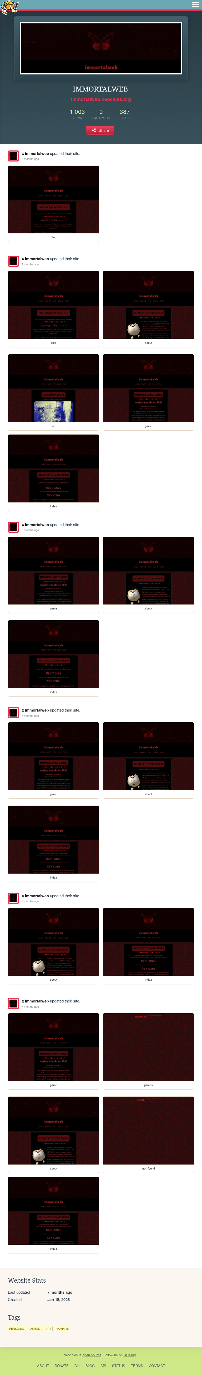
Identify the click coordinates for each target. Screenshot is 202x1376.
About (43, 1365)
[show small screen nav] (195, 4)
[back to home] (9, 7)
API (103, 1365)
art (48, 1328)
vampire (62, 1328)
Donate (62, 1365)
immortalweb (37, 153)
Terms (137, 1365)
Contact (157, 1365)
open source (92, 1354)
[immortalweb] (13, 156)
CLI (77, 1365)
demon (35, 1328)
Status (118, 1365)
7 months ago (30, 159)
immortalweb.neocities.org (101, 99)
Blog (90, 1365)
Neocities (71, 1354)
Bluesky (130, 1354)
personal (16, 1328)
